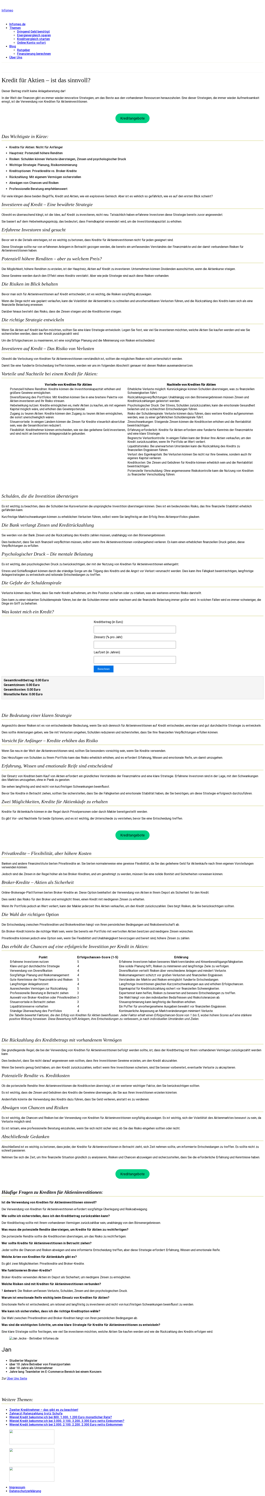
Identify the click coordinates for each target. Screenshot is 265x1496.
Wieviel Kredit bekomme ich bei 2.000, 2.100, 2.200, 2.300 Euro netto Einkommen (66, 1424)
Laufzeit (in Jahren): (107, 652)
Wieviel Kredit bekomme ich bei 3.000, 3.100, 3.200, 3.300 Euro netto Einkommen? (66, 1421)
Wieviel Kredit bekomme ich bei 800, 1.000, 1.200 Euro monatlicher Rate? (60, 1417)
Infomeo (7, 10)
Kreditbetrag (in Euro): (108, 622)
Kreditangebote (132, 118)
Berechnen (104, 669)
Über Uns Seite (17, 1378)
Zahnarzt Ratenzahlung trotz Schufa (35, 1413)
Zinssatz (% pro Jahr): (108, 637)
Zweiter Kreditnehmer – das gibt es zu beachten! (43, 1410)
